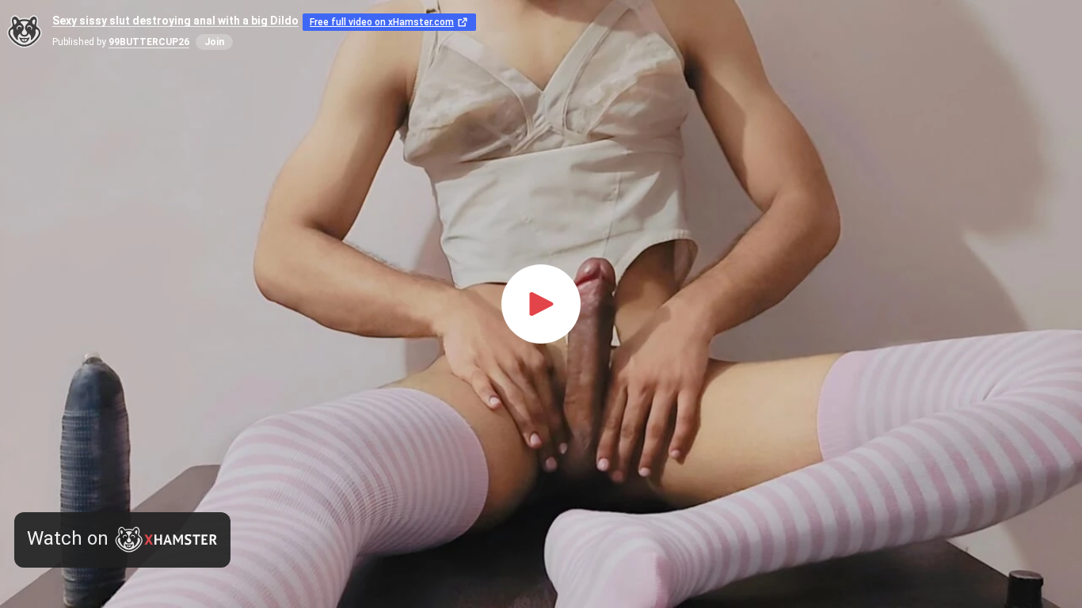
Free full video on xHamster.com (382, 22)
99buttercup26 (149, 42)
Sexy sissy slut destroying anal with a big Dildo (175, 21)
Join (214, 42)
